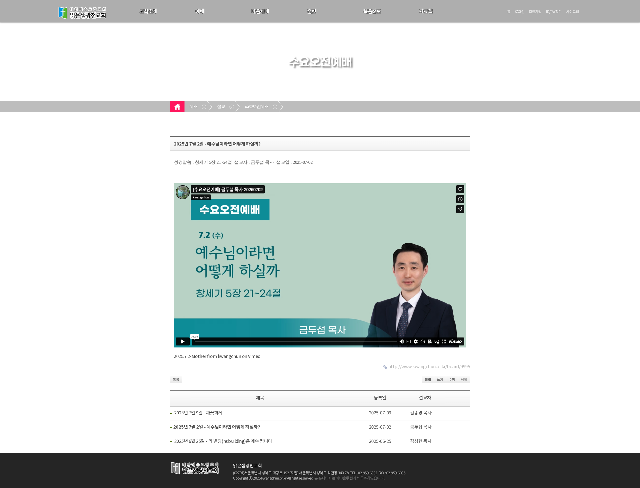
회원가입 (535, 11)
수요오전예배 (256, 107)
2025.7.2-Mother (190, 356)
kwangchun (229, 356)
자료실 (425, 11)
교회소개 (148, 11)
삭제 (464, 379)
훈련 (311, 11)
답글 (428, 379)
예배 (200, 11)
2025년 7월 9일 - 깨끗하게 (198, 412)
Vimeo (254, 356)
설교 (221, 107)
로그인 (519, 11)
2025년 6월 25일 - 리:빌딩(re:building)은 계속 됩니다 (223, 441)
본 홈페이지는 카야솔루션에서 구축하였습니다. (349, 478)
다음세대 (260, 11)
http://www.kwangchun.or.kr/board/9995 (429, 366)
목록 (176, 379)
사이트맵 (572, 11)
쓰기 (440, 379)
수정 (452, 379)
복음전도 (372, 11)
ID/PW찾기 (554, 11)
